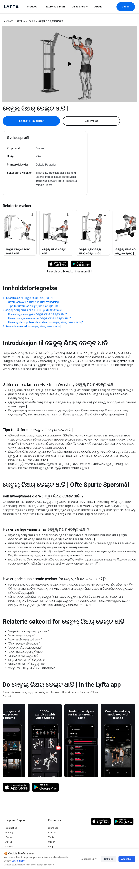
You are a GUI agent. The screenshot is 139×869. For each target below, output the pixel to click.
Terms (8, 837)
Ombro (21, 21)
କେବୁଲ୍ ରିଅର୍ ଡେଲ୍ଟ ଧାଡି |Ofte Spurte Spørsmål (33, 310)
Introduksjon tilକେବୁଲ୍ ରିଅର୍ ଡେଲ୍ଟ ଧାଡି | (29, 298)
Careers (9, 846)
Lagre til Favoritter (31, 120)
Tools (51, 837)
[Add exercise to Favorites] (32, 214)
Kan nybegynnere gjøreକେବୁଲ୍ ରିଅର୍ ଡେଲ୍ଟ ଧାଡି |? (37, 314)
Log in (126, 6)
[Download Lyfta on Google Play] (81, 263)
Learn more (18, 860)
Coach (51, 841)
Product (32, 6)
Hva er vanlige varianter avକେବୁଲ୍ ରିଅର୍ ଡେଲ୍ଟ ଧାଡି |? (39, 318)
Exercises (8, 21)
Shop (51, 846)
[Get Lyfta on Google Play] (45, 787)
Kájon (32, 21)
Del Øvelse (91, 120)
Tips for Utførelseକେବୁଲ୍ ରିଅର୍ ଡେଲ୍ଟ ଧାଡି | (34, 306)
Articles (52, 832)
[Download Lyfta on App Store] (58, 263)
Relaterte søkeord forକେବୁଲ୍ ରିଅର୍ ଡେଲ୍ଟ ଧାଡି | (33, 326)
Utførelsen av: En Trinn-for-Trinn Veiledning (33, 302)
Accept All (126, 859)
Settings (108, 859)
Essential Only (88, 859)
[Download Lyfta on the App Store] (16, 787)
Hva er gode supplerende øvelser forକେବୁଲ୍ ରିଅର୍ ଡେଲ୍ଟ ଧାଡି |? (46, 322)
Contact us (11, 827)
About (98, 6)
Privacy (9, 832)
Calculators (78, 6)
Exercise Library (55, 6)
